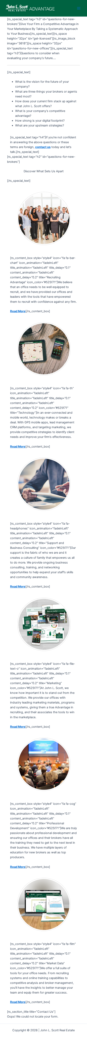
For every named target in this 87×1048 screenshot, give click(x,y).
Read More (17, 311)
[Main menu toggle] (78, 8)
